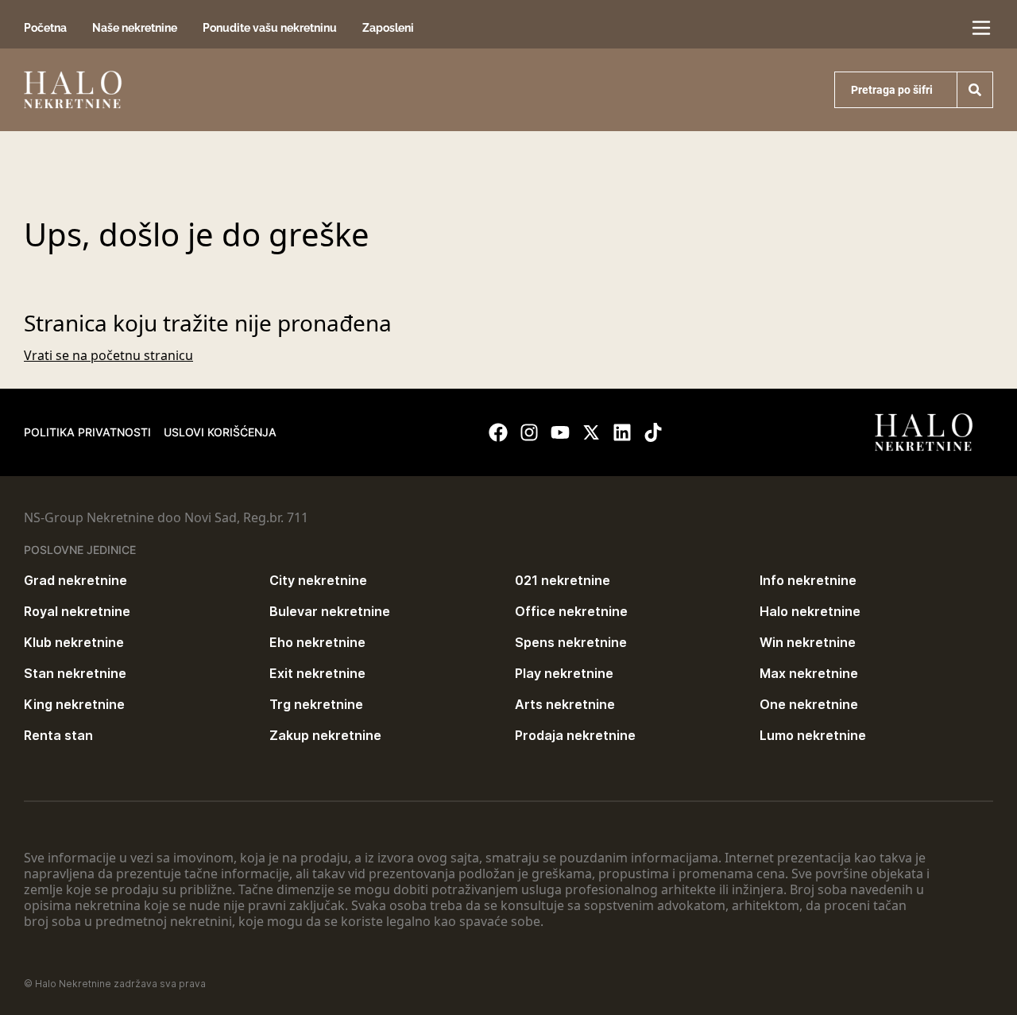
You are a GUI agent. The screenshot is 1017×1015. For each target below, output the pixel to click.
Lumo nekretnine (813, 735)
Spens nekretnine (571, 642)
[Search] (975, 90)
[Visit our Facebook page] (498, 432)
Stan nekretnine (75, 673)
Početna (45, 27)
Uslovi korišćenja (220, 432)
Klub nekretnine (74, 642)
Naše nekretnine (134, 27)
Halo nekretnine (810, 611)
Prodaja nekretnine (575, 735)
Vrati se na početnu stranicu (108, 355)
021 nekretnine (562, 580)
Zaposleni (388, 27)
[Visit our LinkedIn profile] (622, 432)
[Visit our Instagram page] (529, 432)
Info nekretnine (808, 580)
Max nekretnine (809, 673)
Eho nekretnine (317, 642)
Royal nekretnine (77, 611)
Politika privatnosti (87, 432)
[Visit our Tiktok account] (653, 432)
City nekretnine (318, 580)
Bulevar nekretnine (329, 611)
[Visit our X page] (591, 432)
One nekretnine (809, 704)
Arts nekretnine (565, 704)
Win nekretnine (808, 642)
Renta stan (58, 735)
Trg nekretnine (316, 704)
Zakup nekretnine (325, 735)
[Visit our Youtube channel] (560, 432)
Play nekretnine (564, 673)
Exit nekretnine (317, 673)
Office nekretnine (571, 611)
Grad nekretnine (75, 580)
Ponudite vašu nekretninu (270, 27)
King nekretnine (74, 704)
